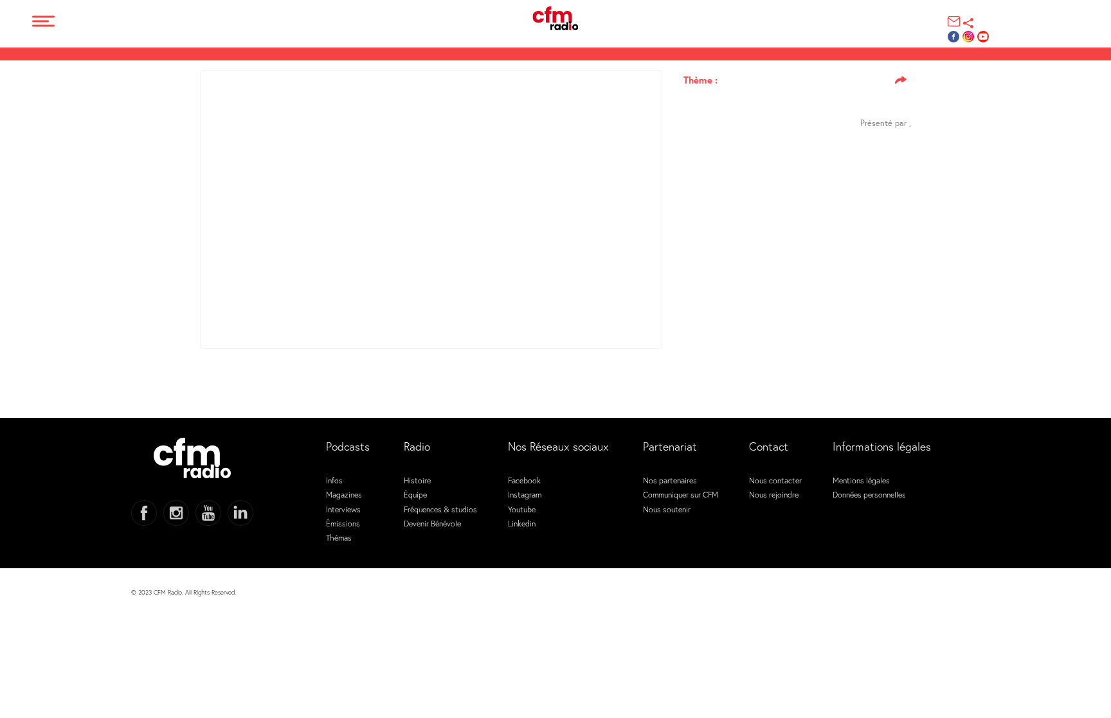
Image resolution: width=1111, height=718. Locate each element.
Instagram (524, 494)
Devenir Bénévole (432, 523)
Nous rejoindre (774, 494)
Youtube (522, 509)
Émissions (343, 523)
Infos (334, 480)
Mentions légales (861, 480)
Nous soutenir (667, 509)
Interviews (343, 509)
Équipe (415, 494)
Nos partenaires (670, 480)
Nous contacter (775, 480)
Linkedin (522, 523)
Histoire (417, 480)
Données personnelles (869, 494)
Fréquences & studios (440, 509)
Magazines (344, 494)
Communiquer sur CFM (680, 494)
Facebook (524, 480)
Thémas (339, 537)
